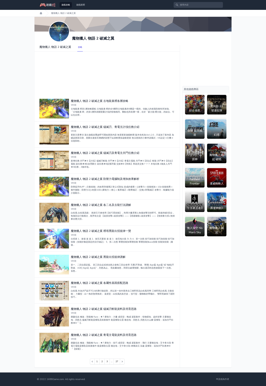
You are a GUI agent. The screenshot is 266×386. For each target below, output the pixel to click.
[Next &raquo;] (122, 361)
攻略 (80, 47)
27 (117, 361)
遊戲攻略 (65, 4)
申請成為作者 (222, 379)
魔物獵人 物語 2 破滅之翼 (63, 13)
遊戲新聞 (80, 4)
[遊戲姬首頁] (40, 13)
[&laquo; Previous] (92, 361)
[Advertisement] (107, 73)
